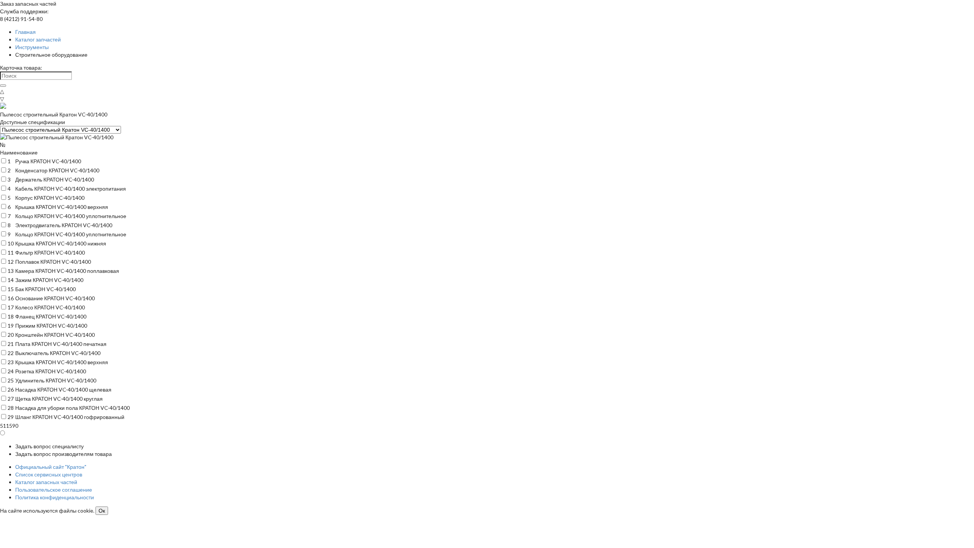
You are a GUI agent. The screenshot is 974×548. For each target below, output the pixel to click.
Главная (25, 32)
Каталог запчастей (38, 39)
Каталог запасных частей (46, 482)
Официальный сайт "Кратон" (50, 467)
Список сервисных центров (48, 474)
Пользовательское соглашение (53, 489)
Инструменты (32, 47)
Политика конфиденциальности (54, 497)
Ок (102, 511)
